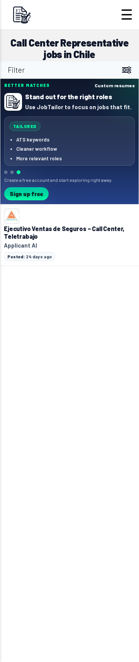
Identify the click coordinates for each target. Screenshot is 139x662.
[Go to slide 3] (18, 172)
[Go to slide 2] (12, 172)
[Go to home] (21, 14)
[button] (69, 141)
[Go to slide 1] (5, 172)
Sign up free (26, 193)
